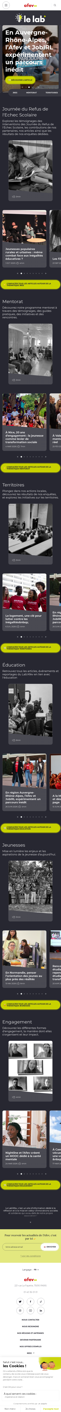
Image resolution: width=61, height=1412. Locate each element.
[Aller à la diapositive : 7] (39, 273)
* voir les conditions (30, 1256)
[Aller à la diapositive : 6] (36, 273)
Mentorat (31, 93)
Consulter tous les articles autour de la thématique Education (29, 828)
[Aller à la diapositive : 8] (42, 273)
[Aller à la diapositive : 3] (32, 87)
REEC (29, 1353)
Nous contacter (30, 1320)
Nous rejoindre (30, 1326)
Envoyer (51, 1247)
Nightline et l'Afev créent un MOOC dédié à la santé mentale (23, 1156)
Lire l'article (18, 80)
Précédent (22, 87)
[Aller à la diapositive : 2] (29, 87)
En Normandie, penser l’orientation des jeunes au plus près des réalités (23, 976)
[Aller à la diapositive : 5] (33, 273)
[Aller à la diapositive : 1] (26, 87)
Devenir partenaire (30, 1340)
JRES (15, 93)
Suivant (38, 87)
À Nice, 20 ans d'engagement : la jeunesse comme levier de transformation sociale (24, 437)
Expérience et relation (15, 1397)
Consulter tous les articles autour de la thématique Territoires (29, 648)
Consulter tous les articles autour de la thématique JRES (29, 284)
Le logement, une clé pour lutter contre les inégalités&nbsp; (23, 619)
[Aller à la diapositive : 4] (35, 87)
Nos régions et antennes (30, 1333)
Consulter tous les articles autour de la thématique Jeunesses (29, 1005)
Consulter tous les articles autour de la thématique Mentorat (29, 468)
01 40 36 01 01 (30, 1292)
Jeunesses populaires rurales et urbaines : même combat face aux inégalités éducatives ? (24, 254)
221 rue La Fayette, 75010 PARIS (31, 1285)
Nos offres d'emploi (30, 1346)
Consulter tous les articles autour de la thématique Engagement (29, 1185)
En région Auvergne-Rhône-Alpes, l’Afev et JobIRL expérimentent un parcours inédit (23, 797)
